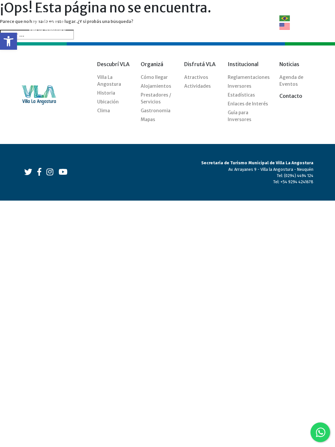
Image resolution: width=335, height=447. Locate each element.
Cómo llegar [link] (154, 77)
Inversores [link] (239, 86)
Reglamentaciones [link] (249, 77)
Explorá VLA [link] (171, 22)
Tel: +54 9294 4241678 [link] (293, 181)
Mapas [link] (148, 119)
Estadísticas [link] (241, 95)
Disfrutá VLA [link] (196, 22)
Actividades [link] (197, 86)
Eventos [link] (226, 18)
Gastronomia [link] (155, 111)
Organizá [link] (146, 18)
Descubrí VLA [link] (114, 22)
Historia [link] (106, 93)
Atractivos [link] (196, 77)
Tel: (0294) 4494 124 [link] (295, 175)
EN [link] (293, 26)
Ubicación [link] (108, 102)
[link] (8, 41)
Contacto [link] (252, 18)
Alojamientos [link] (156, 86)
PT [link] (293, 18)
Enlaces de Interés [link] (248, 104)
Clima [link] (103, 111)
